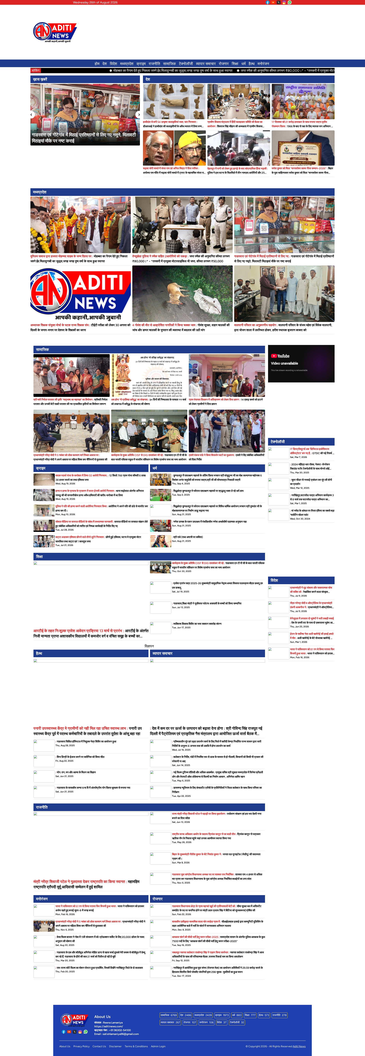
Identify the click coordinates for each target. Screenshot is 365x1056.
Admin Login (158, 1046)
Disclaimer (115, 1046)
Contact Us (99, 1046)
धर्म (243, 63)
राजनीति (154, 63)
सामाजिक (169, 63)
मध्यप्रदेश (126, 63)
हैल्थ (252, 63)
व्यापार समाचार (206, 63)
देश (104, 63)
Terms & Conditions (136, 1046)
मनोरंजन (263, 63)
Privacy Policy (81, 1046)
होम (97, 63)
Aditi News (299, 1046)
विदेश (113, 63)
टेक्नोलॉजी (186, 63)
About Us (64, 1046)
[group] (85, 114)
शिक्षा (235, 63)
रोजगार (224, 63)
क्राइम (141, 63)
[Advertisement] (222, 32)
